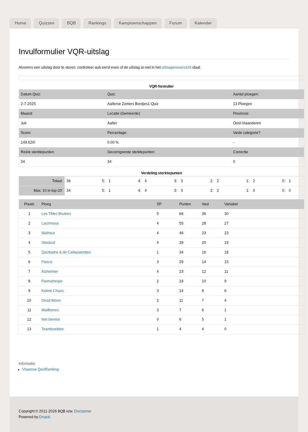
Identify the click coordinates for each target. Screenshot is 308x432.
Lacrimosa (50, 223)
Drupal (44, 417)
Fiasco (47, 262)
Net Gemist (51, 319)
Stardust (48, 243)
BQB (71, 23)
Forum (175, 23)
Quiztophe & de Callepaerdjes (66, 252)
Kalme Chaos (53, 291)
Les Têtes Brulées (56, 214)
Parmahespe (52, 281)
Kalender (203, 23)
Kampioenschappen (138, 23)
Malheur (48, 233)
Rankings (97, 23)
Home (20, 23)
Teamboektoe (53, 329)
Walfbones (50, 310)
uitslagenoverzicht (176, 67)
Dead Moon (51, 300)
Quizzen (46, 23)
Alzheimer (50, 271)
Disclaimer (82, 411)
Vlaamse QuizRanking (40, 369)
